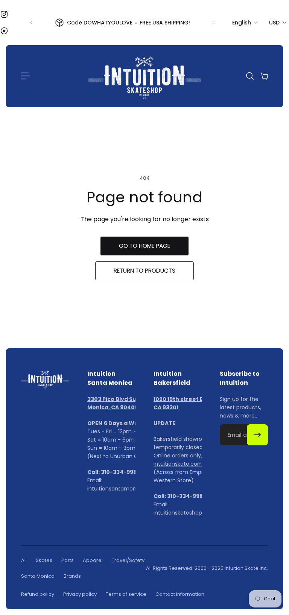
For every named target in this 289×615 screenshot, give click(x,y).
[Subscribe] (257, 434)
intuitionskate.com (178, 464)
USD (274, 22)
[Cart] (264, 76)
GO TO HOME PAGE (144, 246)
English (241, 22)
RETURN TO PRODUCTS (144, 271)
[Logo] (144, 76)
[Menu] (25, 76)
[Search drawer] (249, 76)
